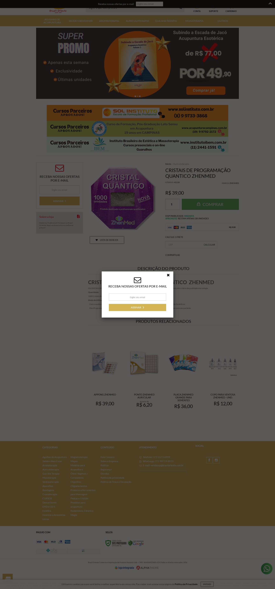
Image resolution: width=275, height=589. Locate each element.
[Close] (170, 276)
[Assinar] (137, 307)
